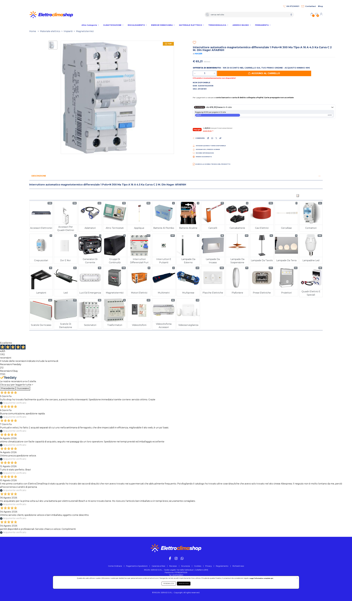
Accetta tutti (184, 583)
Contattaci (310, 6)
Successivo (23, 388)
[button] (264, 73)
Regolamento (222, 566)
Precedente (7, 388)
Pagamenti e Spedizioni (137, 566)
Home (32, 31)
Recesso (173, 566)
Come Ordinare (115, 566)
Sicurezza (185, 566)
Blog (320, 6)
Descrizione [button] (38, 176)
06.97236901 (292, 6)
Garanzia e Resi (158, 566)
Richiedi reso (238, 566)
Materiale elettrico (50, 31)
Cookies (197, 566)
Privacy (208, 566)
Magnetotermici (85, 31)
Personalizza (168, 583)
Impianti (68, 31)
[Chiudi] (297, 195)
